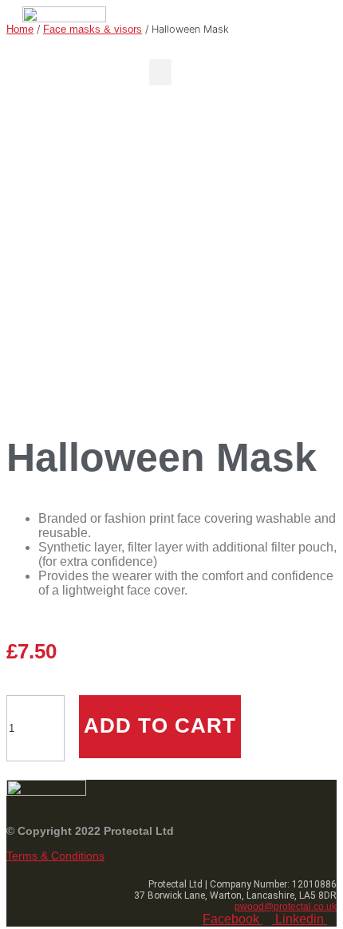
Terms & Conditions (55, 855)
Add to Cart (160, 725)
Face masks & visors (92, 29)
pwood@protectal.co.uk (286, 906)
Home (20, 29)
